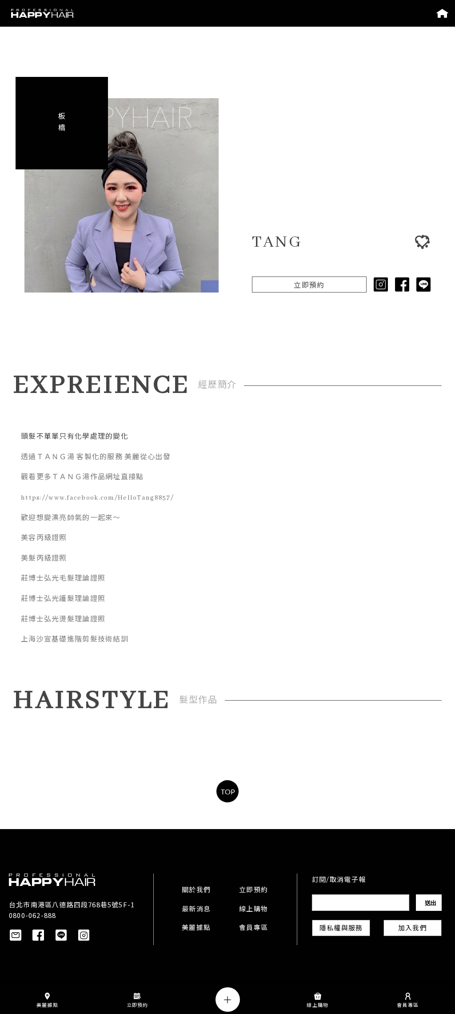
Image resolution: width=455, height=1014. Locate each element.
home (442, 13)
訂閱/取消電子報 (339, 880)
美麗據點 (196, 928)
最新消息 (196, 910)
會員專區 (253, 928)
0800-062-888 (32, 915)
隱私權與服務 (341, 929)
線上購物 (253, 910)
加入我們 (412, 929)
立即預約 (309, 286)
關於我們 (196, 890)
